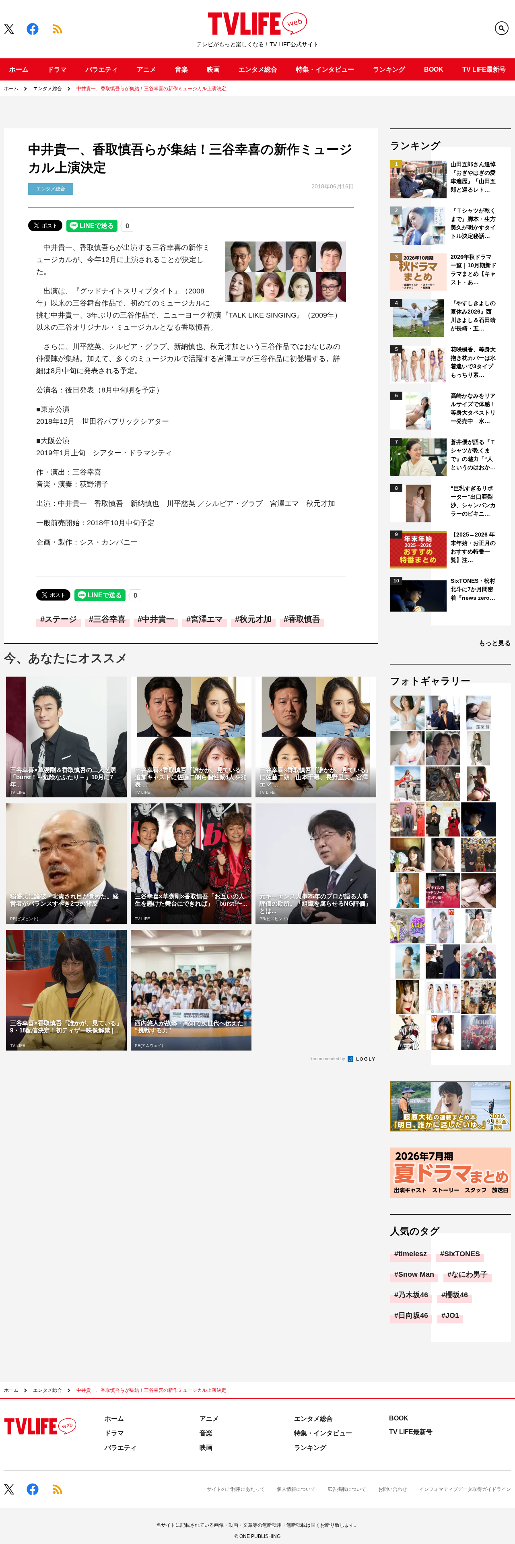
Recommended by (327, 1058)
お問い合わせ (392, 1489)
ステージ (61, 619)
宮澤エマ (207, 619)
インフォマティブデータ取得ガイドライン (465, 1489)
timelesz (412, 1254)
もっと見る (495, 643)
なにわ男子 (469, 1274)
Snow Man (416, 1274)
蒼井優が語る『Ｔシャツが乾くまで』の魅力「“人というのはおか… (473, 455)
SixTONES (462, 1254)
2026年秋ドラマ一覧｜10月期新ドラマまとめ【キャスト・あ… (473, 269)
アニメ (146, 69)
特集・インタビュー (325, 69)
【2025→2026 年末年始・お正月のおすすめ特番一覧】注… (473, 547)
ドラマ (57, 69)
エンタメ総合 (258, 69)
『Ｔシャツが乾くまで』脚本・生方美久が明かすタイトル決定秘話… (473, 223)
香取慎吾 (304, 619)
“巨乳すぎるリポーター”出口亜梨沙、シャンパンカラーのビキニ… (473, 501)
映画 (213, 69)
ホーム (19, 69)
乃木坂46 (413, 1295)
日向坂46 (413, 1315)
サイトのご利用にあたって (236, 1489)
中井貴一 (158, 619)
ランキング (389, 69)
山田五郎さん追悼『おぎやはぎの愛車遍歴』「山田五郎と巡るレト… (473, 177)
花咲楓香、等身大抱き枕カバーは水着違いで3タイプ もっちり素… (474, 362)
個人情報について (296, 1489)
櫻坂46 (456, 1295)
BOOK (433, 69)
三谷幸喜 (109, 619)
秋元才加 (255, 619)
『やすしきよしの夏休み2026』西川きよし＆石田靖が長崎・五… (473, 316)
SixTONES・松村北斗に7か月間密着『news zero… (473, 589)
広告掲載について (347, 1489)
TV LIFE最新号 (484, 69)
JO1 (452, 1315)
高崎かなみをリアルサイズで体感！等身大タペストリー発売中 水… (473, 408)
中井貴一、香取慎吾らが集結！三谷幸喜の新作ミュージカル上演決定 (151, 88)
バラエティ (102, 69)
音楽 (181, 69)
